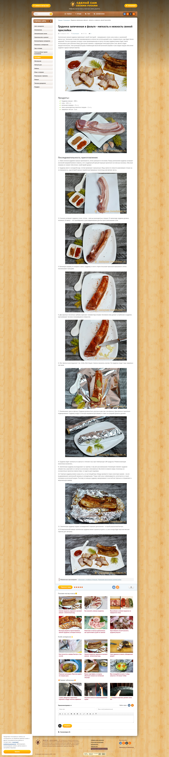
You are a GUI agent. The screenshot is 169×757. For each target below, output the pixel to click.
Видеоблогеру (94, 744)
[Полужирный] (60, 714)
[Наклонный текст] (62, 714)
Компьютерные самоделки (42, 41)
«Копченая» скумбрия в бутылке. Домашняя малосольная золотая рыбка (99, 579)
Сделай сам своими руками (84, 3)
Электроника (38, 30)
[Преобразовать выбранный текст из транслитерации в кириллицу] (93, 714)
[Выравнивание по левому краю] (71, 714)
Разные (36, 79)
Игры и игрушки (39, 72)
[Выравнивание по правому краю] (77, 714)
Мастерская (37, 61)
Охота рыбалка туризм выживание (40, 52)
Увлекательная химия (40, 33)
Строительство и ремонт (41, 37)
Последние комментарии (97, 742)
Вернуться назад (66, 587)
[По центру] (74, 714)
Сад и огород (38, 48)
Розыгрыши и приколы (41, 76)
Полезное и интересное (41, 44)
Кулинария (37, 57)
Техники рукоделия (40, 83)
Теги (88, 14)
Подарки (36, 87)
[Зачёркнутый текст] (68, 714)
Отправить (67, 726)
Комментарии (100, 14)
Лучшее (79, 14)
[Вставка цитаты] (90, 714)
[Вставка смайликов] (80, 714)
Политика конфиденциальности (99, 749)
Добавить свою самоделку (97, 740)
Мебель (36, 68)
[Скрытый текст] (87, 714)
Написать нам (94, 746)
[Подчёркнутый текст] (65, 714)
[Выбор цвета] (83, 714)
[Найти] (51, 14)
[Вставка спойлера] (96, 714)
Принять (17, 752)
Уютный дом (38, 65)
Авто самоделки (39, 26)
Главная (69, 14)
